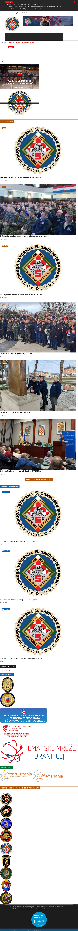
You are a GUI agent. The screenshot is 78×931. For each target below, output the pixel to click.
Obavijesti (5, 245)
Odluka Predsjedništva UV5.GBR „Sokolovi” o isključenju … (19, 107)
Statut (6, 12)
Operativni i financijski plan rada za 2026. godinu (17, 541)
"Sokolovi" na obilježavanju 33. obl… (17, 354)
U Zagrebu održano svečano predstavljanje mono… (23, 236)
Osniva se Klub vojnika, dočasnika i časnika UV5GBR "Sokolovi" (25, 4)
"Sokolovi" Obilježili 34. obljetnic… (16, 412)
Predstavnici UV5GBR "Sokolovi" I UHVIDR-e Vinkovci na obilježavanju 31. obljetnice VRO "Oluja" (34, 7)
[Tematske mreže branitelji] (38, 751)
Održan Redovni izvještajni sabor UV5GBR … (20, 471)
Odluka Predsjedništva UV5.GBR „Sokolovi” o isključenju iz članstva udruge (28, 9)
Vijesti (20, 73)
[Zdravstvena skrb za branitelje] (16, 730)
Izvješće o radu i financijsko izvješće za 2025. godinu (19, 600)
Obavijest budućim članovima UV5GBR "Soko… (21, 295)
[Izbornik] (8, 35)
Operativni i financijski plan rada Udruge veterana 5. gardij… (21, 658)
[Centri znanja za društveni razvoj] (16, 776)
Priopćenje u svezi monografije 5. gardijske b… (21, 177)
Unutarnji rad (6, 492)
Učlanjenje (12, 12)
